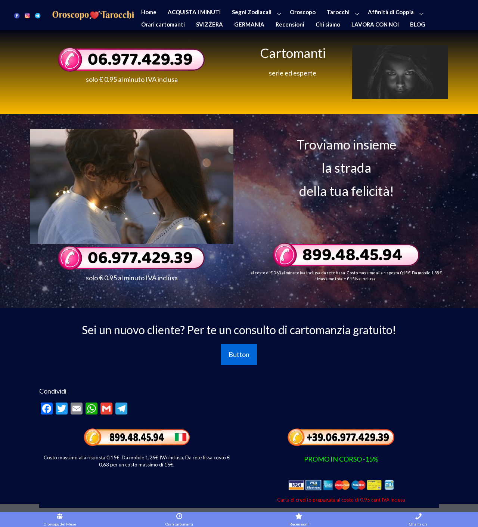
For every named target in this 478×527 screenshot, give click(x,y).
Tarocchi (338, 12)
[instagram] (27, 15)
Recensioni (290, 24)
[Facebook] (16, 15)
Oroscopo (303, 12)
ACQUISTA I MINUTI (194, 12)
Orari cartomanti (163, 24)
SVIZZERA (209, 24)
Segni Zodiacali (251, 12)
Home (148, 12)
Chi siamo (328, 24)
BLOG (417, 24)
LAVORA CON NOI (375, 24)
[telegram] (37, 15)
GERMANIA (249, 24)
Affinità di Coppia (391, 12)
